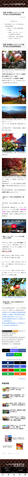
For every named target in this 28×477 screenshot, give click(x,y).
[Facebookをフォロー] (8, 366)
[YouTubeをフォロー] (8, 370)
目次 (12, 21)
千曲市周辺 (13, 333)
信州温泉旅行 (6, 333)
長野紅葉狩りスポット (8, 343)
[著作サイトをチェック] (8, 362)
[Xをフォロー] (20, 362)
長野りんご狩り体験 (15, 341)
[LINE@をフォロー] (20, 370)
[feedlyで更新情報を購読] (8, 373)
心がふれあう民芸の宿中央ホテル (10, 339)
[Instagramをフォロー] (20, 366)
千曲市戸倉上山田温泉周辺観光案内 (11, 337)
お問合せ (7, 470)
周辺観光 (16, 331)
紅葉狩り (21, 339)
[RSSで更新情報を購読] (20, 373)
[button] (25, 294)
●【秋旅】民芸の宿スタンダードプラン (12, 316)
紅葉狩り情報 (6, 341)
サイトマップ (14, 472)
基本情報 (20, 470)
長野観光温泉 (17, 343)
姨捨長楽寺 (22, 337)
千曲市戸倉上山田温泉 (8, 335)
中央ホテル (22, 331)
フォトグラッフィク (8, 331)
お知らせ (8, 468)
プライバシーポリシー (20, 468)
